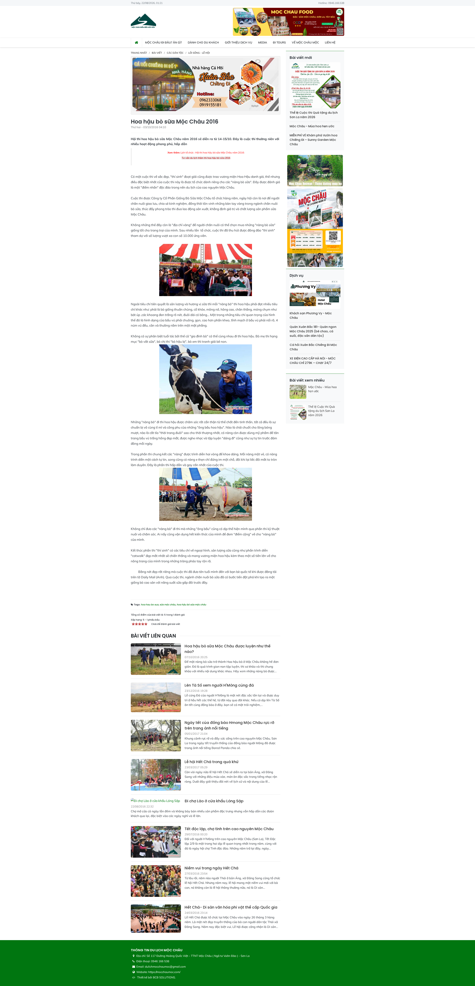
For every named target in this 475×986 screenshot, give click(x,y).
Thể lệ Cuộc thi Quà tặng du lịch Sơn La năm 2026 (314, 115)
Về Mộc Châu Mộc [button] (305, 42)
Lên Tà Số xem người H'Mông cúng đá (219, 685)
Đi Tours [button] (279, 42)
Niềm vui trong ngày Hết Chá (211, 868)
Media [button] (262, 42)
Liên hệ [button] (330, 42)
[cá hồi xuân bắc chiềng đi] (205, 84)
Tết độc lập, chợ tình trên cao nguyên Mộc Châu (229, 828)
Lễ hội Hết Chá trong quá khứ (211, 761)
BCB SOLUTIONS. (164, 977)
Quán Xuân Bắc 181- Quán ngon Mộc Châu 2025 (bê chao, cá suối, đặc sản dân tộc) (313, 331)
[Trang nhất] (136, 42)
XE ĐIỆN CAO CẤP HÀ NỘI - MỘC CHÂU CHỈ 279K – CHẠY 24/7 (313, 360)
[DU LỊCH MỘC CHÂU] (143, 21)
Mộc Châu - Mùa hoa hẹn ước (312, 126)
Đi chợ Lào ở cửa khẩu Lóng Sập (214, 801)
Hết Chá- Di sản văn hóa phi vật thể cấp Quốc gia (231, 907)
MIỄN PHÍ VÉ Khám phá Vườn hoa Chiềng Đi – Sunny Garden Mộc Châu (313, 139)
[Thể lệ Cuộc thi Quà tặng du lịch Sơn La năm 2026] (315, 86)
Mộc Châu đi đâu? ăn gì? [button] (163, 42)
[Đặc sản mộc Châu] (288, 21)
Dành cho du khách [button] (203, 42)
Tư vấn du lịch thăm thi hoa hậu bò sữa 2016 (206, 158)
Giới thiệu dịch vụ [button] (238, 42)
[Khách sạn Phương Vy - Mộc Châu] (315, 295)
